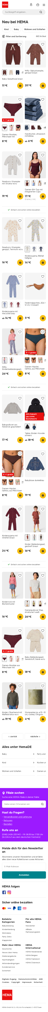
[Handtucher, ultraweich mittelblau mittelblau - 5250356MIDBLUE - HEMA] (27, 127)
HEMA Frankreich (33, 959)
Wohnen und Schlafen (34, 29)
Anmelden (24, 875)
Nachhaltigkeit (8, 960)
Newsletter (30, 926)
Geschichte (7, 949)
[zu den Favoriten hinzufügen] (20, 44)
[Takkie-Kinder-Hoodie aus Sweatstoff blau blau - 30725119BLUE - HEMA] (34, 427)
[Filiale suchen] (42, 804)
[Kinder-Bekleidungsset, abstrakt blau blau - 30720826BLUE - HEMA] (34, 537)
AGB (41, 979)
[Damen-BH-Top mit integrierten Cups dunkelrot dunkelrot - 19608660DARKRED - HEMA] (27, 183)
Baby (16, 29)
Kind (6, 29)
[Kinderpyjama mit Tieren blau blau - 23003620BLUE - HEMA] (34, 249)
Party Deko (7, 937)
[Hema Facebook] (4, 892)
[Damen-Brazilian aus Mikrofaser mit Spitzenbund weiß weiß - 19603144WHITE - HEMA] (17, 659)
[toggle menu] (44, 5)
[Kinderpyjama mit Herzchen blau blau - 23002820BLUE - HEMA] (4, 305)
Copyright (15, 982)
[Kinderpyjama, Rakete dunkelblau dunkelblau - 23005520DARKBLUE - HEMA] (41, 249)
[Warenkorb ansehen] (38, 5)
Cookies (5, 982)
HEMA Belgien (32, 955)
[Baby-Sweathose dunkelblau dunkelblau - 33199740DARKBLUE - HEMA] (17, 72)
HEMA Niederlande (34, 952)
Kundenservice (8, 967)
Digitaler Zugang (9, 979)
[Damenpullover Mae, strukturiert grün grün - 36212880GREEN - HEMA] (33, 603)
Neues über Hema (9, 952)
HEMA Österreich (33, 963)
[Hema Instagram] (9, 892)
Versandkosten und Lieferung (18, 817)
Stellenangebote (9, 956)
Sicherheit (6, 971)
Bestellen (8, 824)
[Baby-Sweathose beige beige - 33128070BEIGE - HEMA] (11, 72)
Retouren (8, 820)
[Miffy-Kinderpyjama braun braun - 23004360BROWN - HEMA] (11, 305)
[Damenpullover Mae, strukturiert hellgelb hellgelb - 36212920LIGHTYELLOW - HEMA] (40, 603)
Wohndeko (6, 933)
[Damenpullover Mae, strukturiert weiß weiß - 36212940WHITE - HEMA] (27, 603)
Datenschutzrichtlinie (27, 979)
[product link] (12, 54)
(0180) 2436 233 (9, 834)
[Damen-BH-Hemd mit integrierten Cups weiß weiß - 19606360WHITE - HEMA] (40, 183)
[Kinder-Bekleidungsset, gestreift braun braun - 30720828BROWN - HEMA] (27, 537)
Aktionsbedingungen (11, 963)
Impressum (27, 982)
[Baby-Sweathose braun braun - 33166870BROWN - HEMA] (4, 72)
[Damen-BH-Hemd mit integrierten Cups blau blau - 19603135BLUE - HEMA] (33, 183)
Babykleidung (8, 926)
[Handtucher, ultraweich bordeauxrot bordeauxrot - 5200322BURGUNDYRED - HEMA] (33, 127)
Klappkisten (7, 940)
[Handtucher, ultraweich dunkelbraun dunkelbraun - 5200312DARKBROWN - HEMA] (40, 127)
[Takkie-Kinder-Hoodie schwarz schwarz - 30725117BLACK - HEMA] (27, 427)
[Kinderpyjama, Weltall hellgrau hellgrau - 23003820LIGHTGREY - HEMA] (27, 249)
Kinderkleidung (8, 929)
